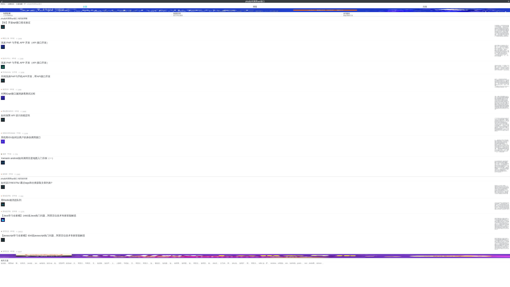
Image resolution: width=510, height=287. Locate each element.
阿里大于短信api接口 (139, 263)
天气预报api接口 (133, 263)
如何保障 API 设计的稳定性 (15, 115)
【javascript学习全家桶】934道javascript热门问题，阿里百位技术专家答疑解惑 (43, 235)
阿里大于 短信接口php (230, 263)
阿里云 (3, 4)
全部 (85, 7)
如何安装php (204, 263)
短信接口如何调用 (4, 263)
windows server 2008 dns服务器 (274, 263)
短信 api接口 (50, 263)
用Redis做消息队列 (11, 200)
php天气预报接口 (216, 263)
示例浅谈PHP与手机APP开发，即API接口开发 (25, 76)
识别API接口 (62, 263)
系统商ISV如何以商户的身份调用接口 (21, 137)
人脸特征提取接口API (120, 263)
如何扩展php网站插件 (243, 263)
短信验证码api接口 (101, 263)
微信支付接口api (158, 263)
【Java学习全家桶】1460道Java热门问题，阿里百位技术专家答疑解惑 (38, 215)
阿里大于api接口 (81, 263)
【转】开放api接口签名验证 (15, 22)
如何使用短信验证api (185, 263)
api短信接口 (43, 263)
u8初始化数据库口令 (281, 263)
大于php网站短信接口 (224, 263)
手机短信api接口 (127, 263)
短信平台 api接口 (108, 263)
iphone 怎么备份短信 (320, 263)
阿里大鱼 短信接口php (249, 263)
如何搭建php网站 (210, 263)
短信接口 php (166, 263)
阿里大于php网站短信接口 (255, 263)
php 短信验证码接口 (235, 263)
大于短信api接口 (75, 263)
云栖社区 (11, 4)
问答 (425, 7)
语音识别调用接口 (23, 263)
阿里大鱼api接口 (146, 263)
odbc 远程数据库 (262, 263)
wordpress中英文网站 (307, 263)
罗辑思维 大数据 (268, 263)
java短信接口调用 (31, 263)
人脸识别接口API (114, 263)
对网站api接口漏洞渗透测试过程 (18, 93)
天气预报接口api (95, 263)
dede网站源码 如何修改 (312, 263)
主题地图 (19, 4)
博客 (255, 7)
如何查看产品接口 (178, 263)
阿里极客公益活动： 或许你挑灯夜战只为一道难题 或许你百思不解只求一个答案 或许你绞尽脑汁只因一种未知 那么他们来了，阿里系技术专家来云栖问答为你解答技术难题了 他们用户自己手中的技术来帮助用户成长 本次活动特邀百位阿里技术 (502, 224)
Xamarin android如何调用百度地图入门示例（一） (27, 158)
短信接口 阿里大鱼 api (191, 263)
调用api (11, 263)
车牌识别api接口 (89, 263)
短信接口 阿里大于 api (152, 263)
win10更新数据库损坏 (287, 263)
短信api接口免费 (69, 263)
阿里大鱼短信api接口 (197, 263)
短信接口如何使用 (172, 263)
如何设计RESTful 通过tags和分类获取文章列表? (26, 183)
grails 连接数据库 (301, 263)
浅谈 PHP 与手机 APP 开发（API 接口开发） (25, 42)
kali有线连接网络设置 (293, 263)
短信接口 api (56, 263)
